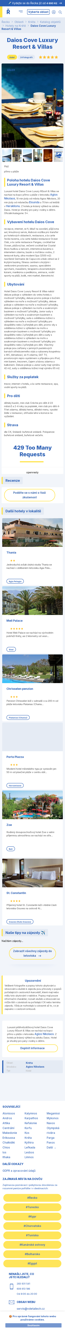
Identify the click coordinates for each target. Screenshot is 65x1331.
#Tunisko (32, 1235)
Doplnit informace (32, 1048)
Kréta (31, 22)
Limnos (29, 1157)
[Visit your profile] (53, 12)
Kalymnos (31, 1113)
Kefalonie (31, 1123)
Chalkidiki (9, 1142)
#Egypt (32, 1263)
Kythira (29, 1142)
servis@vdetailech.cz (31, 1308)
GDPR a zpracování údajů (19, 1170)
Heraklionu (13, 206)
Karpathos (31, 1118)
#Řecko (32, 1197)
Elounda (34, 202)
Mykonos (53, 1118)
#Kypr (32, 1216)
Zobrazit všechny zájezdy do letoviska (32, 953)
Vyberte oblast (38, 12)
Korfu (28, 1128)
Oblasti (19, 22)
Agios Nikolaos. (44, 1034)
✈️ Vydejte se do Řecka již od (32, 3)
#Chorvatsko (32, 1226)
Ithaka (6, 1157)
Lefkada (30, 1147)
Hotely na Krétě (16, 25)
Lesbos (29, 1152)
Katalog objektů (50, 22)
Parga (50, 1137)
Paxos (51, 1142)
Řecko (6, 22)
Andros (7, 1118)
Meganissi (53, 1113)
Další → (51, 1147)
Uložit (11, 70)
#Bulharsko (32, 1254)
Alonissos (9, 1113)
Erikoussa (9, 1137)
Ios (4, 1152)
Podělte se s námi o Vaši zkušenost (29, 495)
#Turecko (32, 1207)
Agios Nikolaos (35, 1066)
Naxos (51, 1123)
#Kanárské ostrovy (32, 1244)
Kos (27, 1132)
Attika (6, 1123)
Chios (6, 1147)
